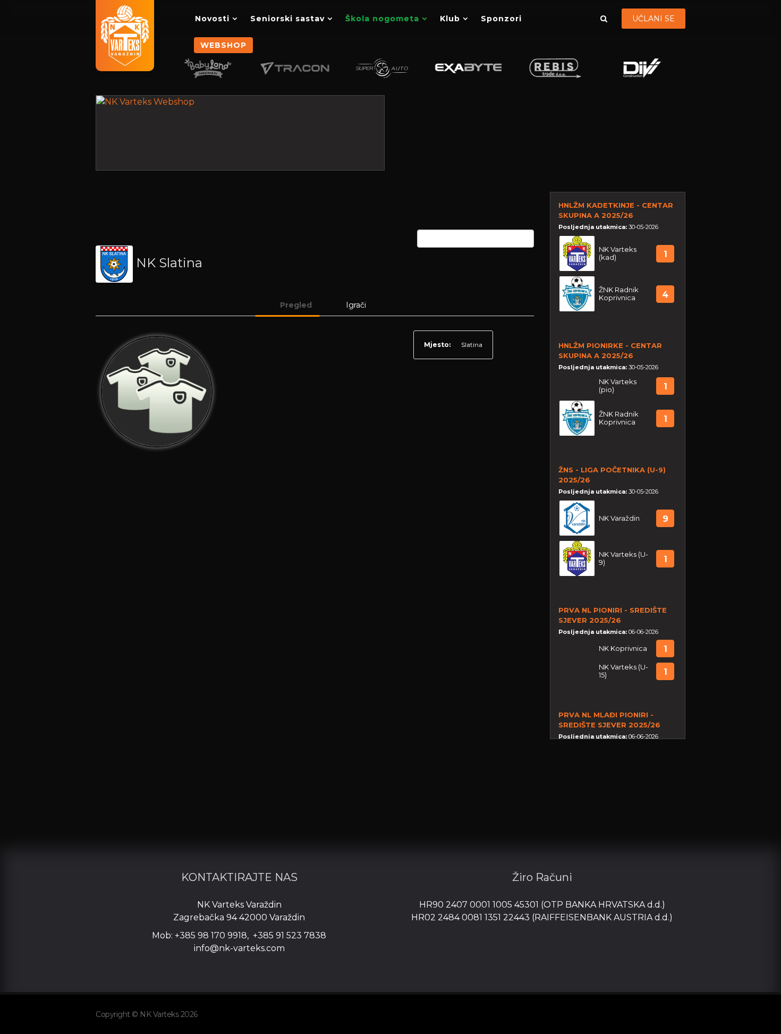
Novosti (212, 18)
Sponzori (501, 18)
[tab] (287, 305)
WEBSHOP (223, 45)
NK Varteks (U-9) (623, 558)
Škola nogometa (382, 18)
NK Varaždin (619, 518)
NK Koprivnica (623, 648)
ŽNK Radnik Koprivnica (619, 294)
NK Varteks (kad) (617, 253)
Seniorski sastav (287, 18)
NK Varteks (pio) (617, 386)
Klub (450, 18)
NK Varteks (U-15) (623, 671)
